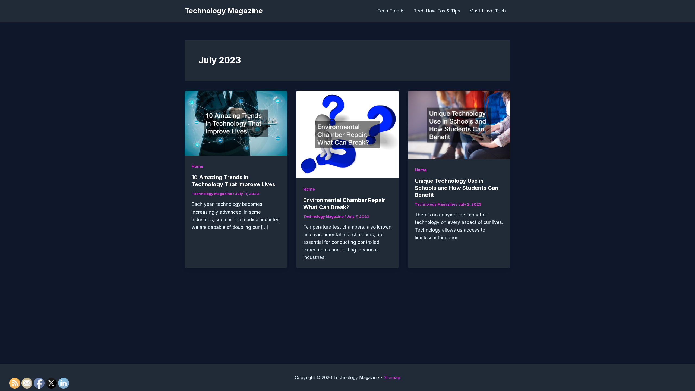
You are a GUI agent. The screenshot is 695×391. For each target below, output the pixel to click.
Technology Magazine (224, 11)
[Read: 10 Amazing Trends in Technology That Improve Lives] (236, 122)
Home (197, 166)
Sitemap (392, 377)
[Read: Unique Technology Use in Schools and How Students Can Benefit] (459, 124)
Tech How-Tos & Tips (437, 11)
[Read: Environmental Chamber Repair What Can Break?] (347, 134)
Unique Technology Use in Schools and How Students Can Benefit (456, 188)
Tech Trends (391, 11)
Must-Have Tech (487, 11)
